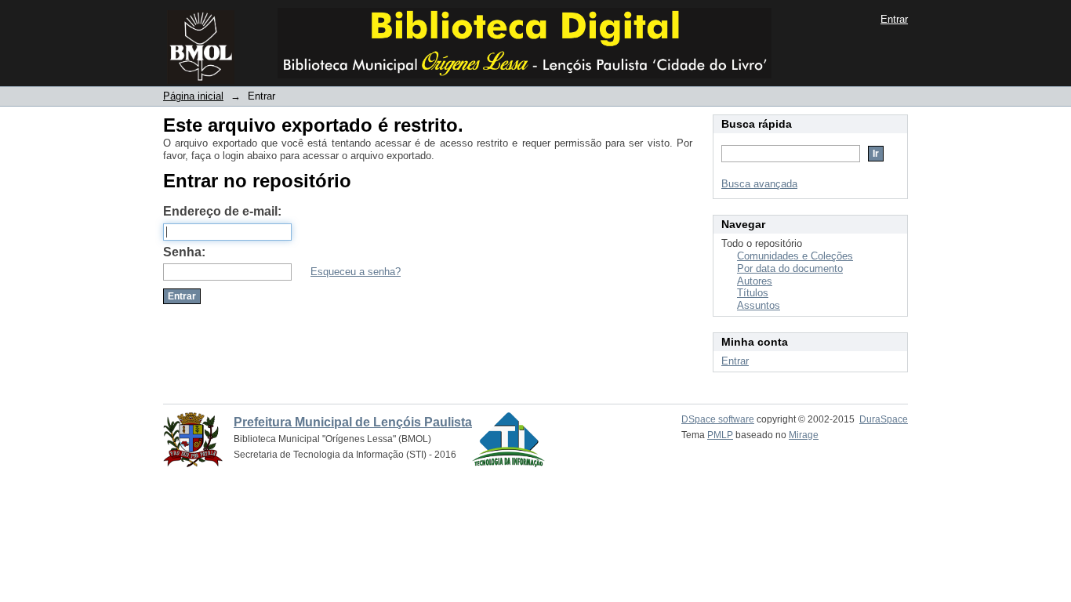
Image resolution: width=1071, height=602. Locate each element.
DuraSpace (883, 419)
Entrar (894, 19)
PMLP (720, 435)
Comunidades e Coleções (795, 256)
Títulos (752, 293)
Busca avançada (759, 184)
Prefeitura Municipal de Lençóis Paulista (353, 422)
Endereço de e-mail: (222, 211)
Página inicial (193, 96)
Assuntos (758, 305)
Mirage (804, 435)
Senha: (184, 252)
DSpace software (717, 419)
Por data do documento (790, 268)
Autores (754, 281)
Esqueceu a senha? (355, 271)
